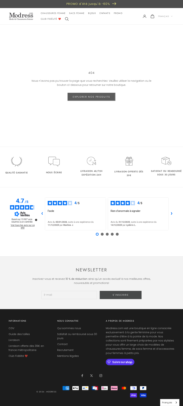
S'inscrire (121, 295)
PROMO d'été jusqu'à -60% (88, 4)
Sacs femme (77, 13)
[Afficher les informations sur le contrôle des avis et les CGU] (36, 219)
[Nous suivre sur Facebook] (82, 375)
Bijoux (92, 13)
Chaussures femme (53, 13)
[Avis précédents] (41, 213)
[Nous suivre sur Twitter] (91, 375)
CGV (11, 328)
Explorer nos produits (91, 97)
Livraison (14, 340)
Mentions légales (68, 356)
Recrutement (65, 350)
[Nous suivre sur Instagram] (101, 375)
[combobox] (169, 402)
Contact (62, 344)
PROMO (118, 13)
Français (163, 16)
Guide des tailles (19, 334)
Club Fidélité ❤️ (51, 19)
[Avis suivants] (171, 213)
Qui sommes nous (69, 328)
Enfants (105, 13)
